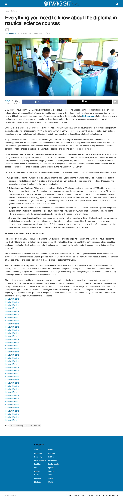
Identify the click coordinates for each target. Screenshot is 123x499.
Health (37, 475)
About (76, 495)
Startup (51, 471)
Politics (51, 457)
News (50, 449)
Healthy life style (12, 298)
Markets (37, 482)
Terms (104, 495)
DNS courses (35, 426)
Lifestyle (37, 478)
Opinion (51, 453)
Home (7, 11)
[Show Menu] (6, 3)
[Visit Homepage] (61, 3)
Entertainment (40, 460)
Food (36, 467)
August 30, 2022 (26, 33)
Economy (38, 457)
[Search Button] (117, 3)
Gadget (37, 471)
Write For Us (113, 495)
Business (14, 11)
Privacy (90, 495)
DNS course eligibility (19, 426)
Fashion (37, 464)
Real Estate (52, 460)
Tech (50, 475)
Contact (82, 495)
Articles (37, 449)
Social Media (53, 464)
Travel (50, 478)
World (50, 482)
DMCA (97, 495)
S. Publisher (11, 33)
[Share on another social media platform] (115, 102)
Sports (51, 467)
